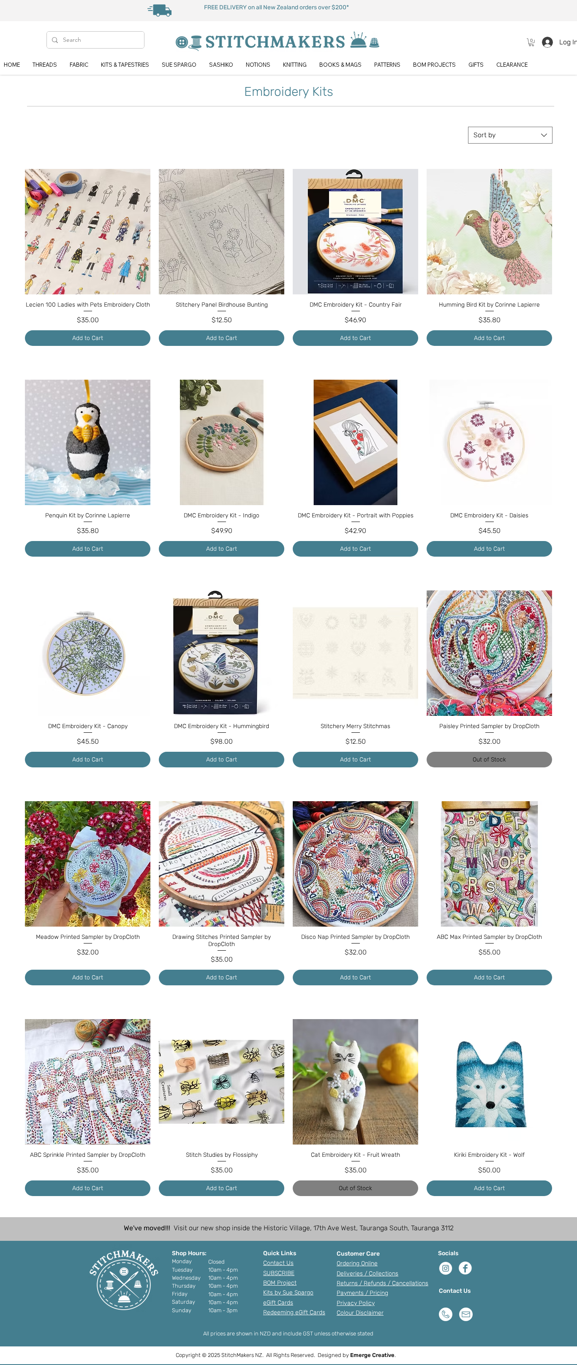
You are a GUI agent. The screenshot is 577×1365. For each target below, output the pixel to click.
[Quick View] (87, 231)
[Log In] (545, 42)
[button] (531, 42)
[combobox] (510, 135)
